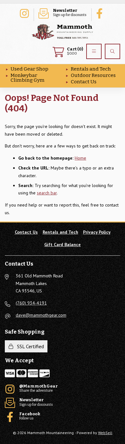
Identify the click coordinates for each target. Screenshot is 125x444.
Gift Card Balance (62, 244)
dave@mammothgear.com (41, 315)
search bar (47, 193)
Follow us (101, 12)
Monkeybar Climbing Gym (28, 77)
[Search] (112, 51)
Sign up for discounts (70, 12)
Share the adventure (24, 12)
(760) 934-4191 (31, 303)
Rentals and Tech (91, 69)
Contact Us (83, 82)
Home (80, 158)
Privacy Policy (97, 232)
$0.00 (75, 51)
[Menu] (94, 51)
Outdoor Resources (93, 75)
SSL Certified (29, 346)
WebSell (105, 432)
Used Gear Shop (29, 69)
